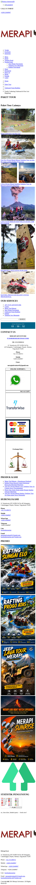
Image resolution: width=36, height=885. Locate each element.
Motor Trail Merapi (10, 308)
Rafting (7, 313)
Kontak (7, 76)
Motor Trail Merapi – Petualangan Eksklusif (18, 481)
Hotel (6, 69)
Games (7, 306)
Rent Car (7, 72)
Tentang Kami (9, 60)
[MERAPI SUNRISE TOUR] (18, 761)
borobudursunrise (6, 530)
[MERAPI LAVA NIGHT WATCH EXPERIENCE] (18, 715)
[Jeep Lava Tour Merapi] (18, 695)
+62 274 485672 (6, 510)
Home (6, 58)
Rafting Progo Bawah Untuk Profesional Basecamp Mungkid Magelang (17, 484)
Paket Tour (8, 84)
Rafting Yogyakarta (14, 67)
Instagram (8, 53)
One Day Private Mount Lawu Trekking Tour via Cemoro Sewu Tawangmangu (19, 487)
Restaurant (8, 71)
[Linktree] (18, 790)
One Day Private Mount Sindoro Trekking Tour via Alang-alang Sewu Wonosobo (19, 494)
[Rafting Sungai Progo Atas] (18, 644)
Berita (6, 74)
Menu (6, 57)
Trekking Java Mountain (15, 65)
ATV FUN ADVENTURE (13, 305)
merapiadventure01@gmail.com (10, 535)
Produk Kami (9, 62)
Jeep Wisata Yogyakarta (15, 64)
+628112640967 (6, 12)
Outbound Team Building (12, 88)
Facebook (8, 52)
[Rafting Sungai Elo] (18, 594)
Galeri (6, 78)
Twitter (7, 50)
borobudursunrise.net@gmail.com (11, 537)
